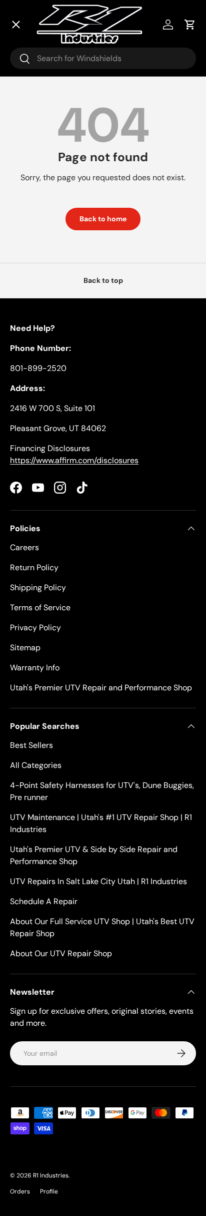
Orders (20, 1191)
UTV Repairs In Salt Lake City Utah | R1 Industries (98, 881)
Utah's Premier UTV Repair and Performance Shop (101, 687)
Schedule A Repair (44, 901)
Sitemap (25, 647)
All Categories (36, 765)
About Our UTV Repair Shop (61, 953)
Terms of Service (40, 607)
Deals (33, 70)
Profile (49, 1191)
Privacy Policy (35, 627)
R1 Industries (50, 1175)
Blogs (32, 275)
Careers (24, 547)
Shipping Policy (38, 587)
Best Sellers (31, 745)
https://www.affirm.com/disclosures (74, 460)
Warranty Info (35, 667)
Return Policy (34, 567)
